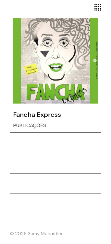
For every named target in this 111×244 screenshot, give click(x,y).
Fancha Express (37, 114)
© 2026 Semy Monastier (36, 233)
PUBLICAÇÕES (29, 125)
